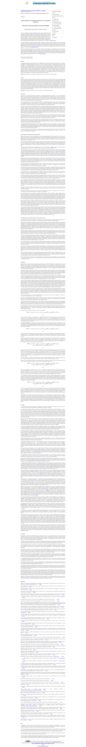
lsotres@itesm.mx (43, 53)
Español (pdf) (56, 19)
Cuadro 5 (49, 407)
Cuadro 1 (44, 165)
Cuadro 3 (59, 154)
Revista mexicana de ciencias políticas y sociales (33, 10)
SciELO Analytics (56, 14)
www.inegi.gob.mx (56, 656)
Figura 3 (29, 201)
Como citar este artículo (57, 23)
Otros (54, 34)
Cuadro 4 (39, 406)
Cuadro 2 (37, 266)
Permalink (55, 37)
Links (40, 584)
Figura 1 (27, 143)
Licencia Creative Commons (57, 741)
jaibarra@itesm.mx (53, 40)
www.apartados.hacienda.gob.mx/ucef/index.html (29, 705)
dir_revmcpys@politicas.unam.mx (43, 746)
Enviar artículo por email (58, 28)
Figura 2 (52, 147)
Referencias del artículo (57, 22)
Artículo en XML (56, 20)
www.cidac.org (23, 612)
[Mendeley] (53, 34)
